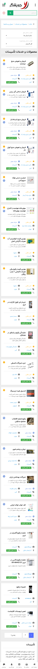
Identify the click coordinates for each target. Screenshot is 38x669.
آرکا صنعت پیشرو (12, 461)
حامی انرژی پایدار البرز (25, 79)
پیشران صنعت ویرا (26, 226)
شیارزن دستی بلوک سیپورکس (19, 179)
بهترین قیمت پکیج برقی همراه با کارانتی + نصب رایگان (18, 272)
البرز (30, 82)
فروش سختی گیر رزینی (17, 91)
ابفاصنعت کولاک (12, 433)
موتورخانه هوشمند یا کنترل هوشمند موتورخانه (16, 209)
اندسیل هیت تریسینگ (18, 391)
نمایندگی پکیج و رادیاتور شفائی (9, 347)
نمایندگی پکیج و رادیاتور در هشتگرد (16, 334)
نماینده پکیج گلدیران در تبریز (18, 534)
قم (30, 602)
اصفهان (15, 406)
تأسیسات (14, 79)
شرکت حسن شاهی (26, 623)
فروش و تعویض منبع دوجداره (18, 62)
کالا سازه (14, 375)
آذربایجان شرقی (27, 550)
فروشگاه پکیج (28, 547)
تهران (30, 199)
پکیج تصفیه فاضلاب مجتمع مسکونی (19, 420)
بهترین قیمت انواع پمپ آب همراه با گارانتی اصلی (16, 240)
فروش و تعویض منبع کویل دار (16, 148)
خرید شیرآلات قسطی (18, 363)
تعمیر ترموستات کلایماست (17, 611)
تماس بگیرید (10, 82)
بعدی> (13, 635)
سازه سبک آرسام (27, 195)
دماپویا (15, 253)
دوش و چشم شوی (19, 449)
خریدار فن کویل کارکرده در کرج (16, 303)
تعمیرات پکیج (21, 586)
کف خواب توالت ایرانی (18, 505)
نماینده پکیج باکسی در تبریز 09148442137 (18, 561)
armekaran (28, 599)
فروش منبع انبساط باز (18, 119)
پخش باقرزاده (13, 489)
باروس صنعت (13, 403)
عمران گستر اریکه (12, 517)
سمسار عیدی (13, 316)
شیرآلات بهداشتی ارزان (18, 477)
